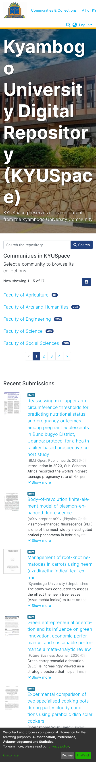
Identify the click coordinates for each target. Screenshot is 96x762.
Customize (11, 755)
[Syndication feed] (86, 282)
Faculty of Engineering (27, 319)
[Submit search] (68, 25)
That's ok (83, 755)
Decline (67, 755)
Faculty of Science (23, 331)
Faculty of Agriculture (26, 295)
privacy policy (58, 746)
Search (83, 245)
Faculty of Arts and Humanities (35, 307)
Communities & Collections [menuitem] (54, 10)
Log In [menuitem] (84, 25)
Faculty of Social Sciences (31, 343)
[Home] (15, 10)
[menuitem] (75, 25)
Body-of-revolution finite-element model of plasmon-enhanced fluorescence (58, 506)
